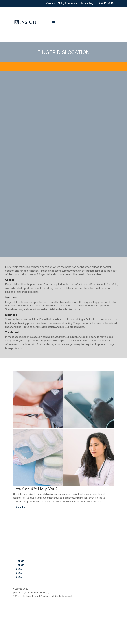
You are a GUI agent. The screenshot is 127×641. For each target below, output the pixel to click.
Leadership (59, 610)
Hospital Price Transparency (68, 622)
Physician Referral (22, 616)
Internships (58, 604)
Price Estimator (61, 616)
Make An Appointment (24, 610)
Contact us (24, 507)
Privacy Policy (107, 604)
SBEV (102, 610)
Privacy (103, 622)
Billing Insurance (21, 604)
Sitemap (104, 616)
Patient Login (20, 622)
